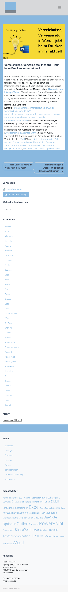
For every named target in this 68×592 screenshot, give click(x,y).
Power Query (10, 362)
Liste (34, 513)
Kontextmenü (10, 512)
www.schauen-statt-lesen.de (17, 117)
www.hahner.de (38, 117)
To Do (7, 391)
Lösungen (9, 450)
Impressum (10, 479)
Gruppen (8, 299)
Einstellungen (20, 507)
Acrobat (8, 227)
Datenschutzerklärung (14, 474)
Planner (8, 337)
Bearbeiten (36, 498)
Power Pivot (10, 357)
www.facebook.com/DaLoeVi (17, 111)
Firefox (7, 284)
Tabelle (53, 530)
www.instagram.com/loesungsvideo (21, 114)
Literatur (8, 460)
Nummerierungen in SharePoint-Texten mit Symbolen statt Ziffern (51, 168)
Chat (15, 501)
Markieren (51, 512)
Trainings (9, 455)
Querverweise (39, 148)
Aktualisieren (40, 139)
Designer (8, 270)
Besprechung (48, 497)
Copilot (7, 265)
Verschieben (52, 536)
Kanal (63, 508)
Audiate (8, 246)
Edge (7, 275)
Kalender (55, 508)
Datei (27, 501)
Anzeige (50, 139)
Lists (7, 304)
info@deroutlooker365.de (42, 108)
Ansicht (27, 498)
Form (42, 508)
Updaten (50, 148)
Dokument (34, 502)
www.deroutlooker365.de (16, 120)
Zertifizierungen (11, 470)
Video (62, 537)
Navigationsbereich (13, 148)
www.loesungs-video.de (50, 114)
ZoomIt (8, 405)
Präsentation (8, 530)
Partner (8, 465)
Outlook (8, 333)
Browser (8, 251)
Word (22, 139)
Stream (8, 381)
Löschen (41, 513)
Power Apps (10, 342)
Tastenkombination (16, 536)
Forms (7, 294)
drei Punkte (44, 501)
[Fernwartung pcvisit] (12, 189)
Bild (58, 497)
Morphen (23, 518)
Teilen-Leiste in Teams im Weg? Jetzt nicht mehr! (18, 166)
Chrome (8, 260)
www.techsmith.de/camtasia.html (20, 133)
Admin (7, 231)
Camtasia (9, 255)
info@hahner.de (21, 108)
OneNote (8, 328)
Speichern (44, 530)
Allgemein (9, 236)
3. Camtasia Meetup (16, 194)
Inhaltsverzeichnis (36, 145)
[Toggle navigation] (59, 7)
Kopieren (23, 512)
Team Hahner (14, 589)
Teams (8, 386)
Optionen (27, 148)
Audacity (8, 241)
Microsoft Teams (10, 518)
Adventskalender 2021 (13, 498)
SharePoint (9, 371)
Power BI (8, 352)
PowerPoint (9, 366)
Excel (7, 280)
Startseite (9, 446)
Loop (7, 308)
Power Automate (12, 347)
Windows (8, 395)
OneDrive (8, 323)
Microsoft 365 (11, 313)
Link (30, 513)
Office (7, 318)
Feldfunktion (39, 142)
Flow (7, 289)
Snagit (7, 376)
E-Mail (55, 501)
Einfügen (8, 507)
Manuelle (50, 145)
